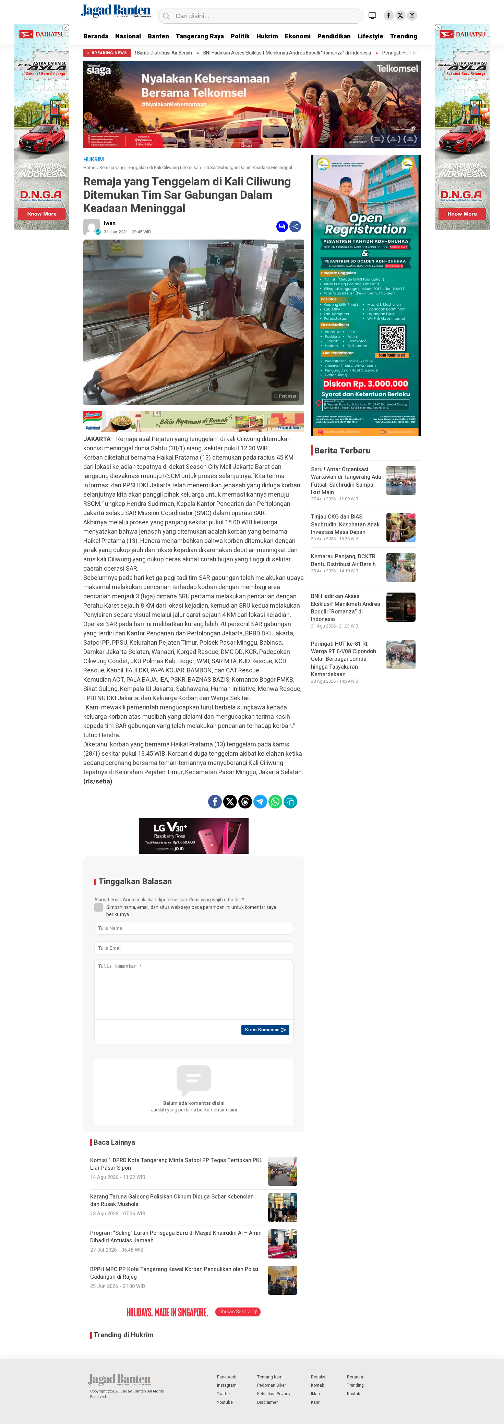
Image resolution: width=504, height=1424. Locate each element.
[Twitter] (400, 15)
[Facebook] (389, 15)
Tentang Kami (270, 1377)
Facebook (226, 1377)
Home (89, 167)
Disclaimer (267, 1402)
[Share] (295, 226)
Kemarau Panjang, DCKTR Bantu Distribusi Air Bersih (343, 560)
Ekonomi (298, 36)
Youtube (225, 1402)
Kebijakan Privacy (273, 1394)
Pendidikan (334, 36)
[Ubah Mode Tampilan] (373, 15)
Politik (240, 36)
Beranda (95, 36)
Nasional (128, 36)
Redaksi (318, 1377)
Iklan (315, 1394)
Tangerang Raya (200, 36)
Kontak (317, 1385)
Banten (158, 36)
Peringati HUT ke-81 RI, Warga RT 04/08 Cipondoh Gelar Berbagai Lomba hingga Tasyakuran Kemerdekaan (343, 659)
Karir (315, 1402)
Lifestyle (370, 36)
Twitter (223, 1394)
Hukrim (267, 36)
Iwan (110, 223)
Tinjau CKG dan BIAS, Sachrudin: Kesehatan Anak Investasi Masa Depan (345, 524)
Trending (403, 36)
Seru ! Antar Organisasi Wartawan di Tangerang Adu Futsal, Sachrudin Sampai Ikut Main (346, 481)
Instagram (227, 1385)
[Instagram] (412, 15)
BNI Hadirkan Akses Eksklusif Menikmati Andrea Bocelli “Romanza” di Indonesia (207, 53)
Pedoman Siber (271, 1385)
